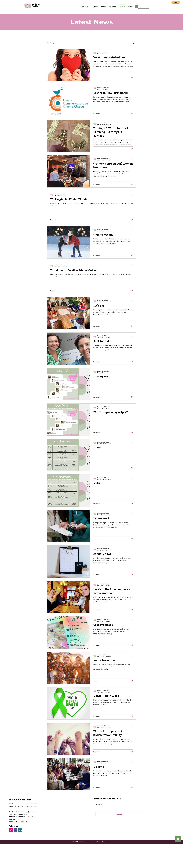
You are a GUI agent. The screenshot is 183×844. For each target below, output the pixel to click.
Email (98, 804)
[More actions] (132, 53)
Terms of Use (96, 841)
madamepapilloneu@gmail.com (25, 812)
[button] (175, 2)
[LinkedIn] (20, 830)
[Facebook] (15, 830)
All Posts (50, 43)
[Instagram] (11, 830)
